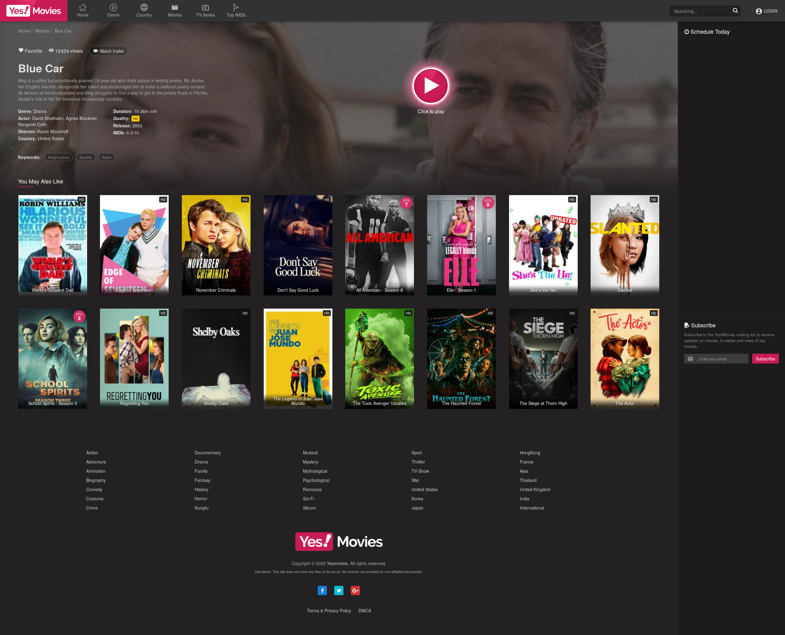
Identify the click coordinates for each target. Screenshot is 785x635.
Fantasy (202, 480)
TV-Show (420, 471)
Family (201, 471)
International (532, 508)
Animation (95, 471)
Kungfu (202, 508)
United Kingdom (535, 489)
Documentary (208, 452)
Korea (417, 498)
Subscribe (765, 359)
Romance (312, 489)
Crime (92, 508)
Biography (96, 480)
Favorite (33, 50)
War (415, 480)
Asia (524, 471)
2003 (137, 125)
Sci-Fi (308, 498)
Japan (417, 508)
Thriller (418, 462)
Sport (417, 452)
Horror (201, 498)
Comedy (94, 489)
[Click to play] (430, 85)
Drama (40, 111)
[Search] (735, 11)
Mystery (310, 462)
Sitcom (309, 508)
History (201, 489)
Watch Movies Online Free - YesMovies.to (33, 11)
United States (51, 138)
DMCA (364, 610)
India (524, 498)
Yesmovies (337, 563)
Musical (310, 452)
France (527, 462)
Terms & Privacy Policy (329, 610)
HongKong (530, 452)
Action (92, 452)
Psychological (316, 480)
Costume (95, 498)
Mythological (315, 471)
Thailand (528, 480)
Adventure (96, 462)
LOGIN (770, 11)
